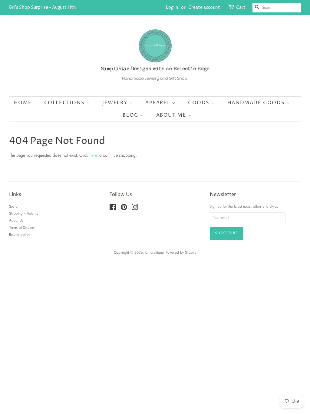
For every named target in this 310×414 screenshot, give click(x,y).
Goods (199, 102)
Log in (172, 7)
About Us (16, 220)
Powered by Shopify (181, 252)
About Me (172, 115)
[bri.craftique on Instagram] (134, 208)
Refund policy (19, 234)
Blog (131, 115)
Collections (65, 102)
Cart (241, 7)
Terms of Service (21, 227)
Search (14, 206)
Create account (204, 7)
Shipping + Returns (23, 213)
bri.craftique (154, 252)
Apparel (158, 102)
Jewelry (115, 102)
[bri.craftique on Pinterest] (123, 208)
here (93, 155)
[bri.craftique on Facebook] (112, 208)
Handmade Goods (256, 102)
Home (23, 102)
